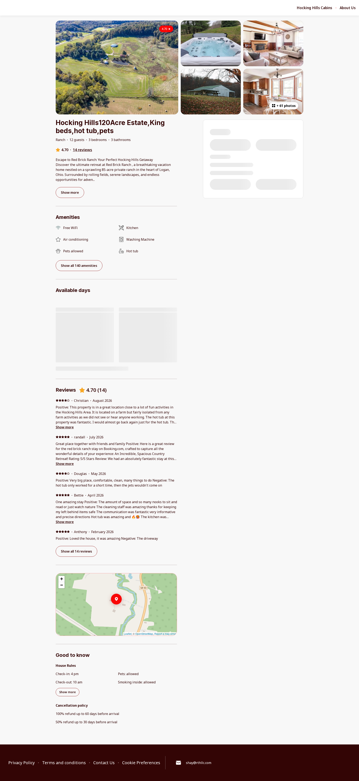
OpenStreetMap (144, 633)
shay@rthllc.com (198, 762)
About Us (348, 8)
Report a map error (165, 633)
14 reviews (82, 149)
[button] (121, 609)
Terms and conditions (64, 763)
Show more (65, 427)
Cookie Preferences (141, 763)
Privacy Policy (21, 763)
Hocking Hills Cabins (314, 8)
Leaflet (128, 633)
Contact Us (104, 763)
